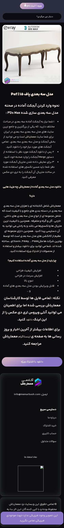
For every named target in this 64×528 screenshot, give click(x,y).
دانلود (29, 320)
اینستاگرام (24, 337)
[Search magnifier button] (58, 16)
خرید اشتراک (49, 426)
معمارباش (30, 137)
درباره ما (52, 418)
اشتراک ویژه (32, 251)
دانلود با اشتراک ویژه (32, 362)
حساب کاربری (49, 434)
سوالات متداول (48, 441)
